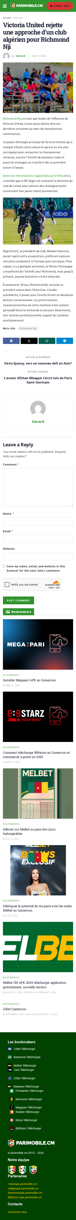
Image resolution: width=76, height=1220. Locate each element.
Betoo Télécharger (26, 1120)
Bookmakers (11, 675)
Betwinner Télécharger (27, 1057)
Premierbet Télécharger (29, 1090)
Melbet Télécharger (25, 1065)
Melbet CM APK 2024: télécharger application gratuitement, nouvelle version (34, 984)
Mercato (18, 17)
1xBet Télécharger (24, 1048)
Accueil (7, 17)
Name (8, 513)
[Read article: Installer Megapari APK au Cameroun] (38, 644)
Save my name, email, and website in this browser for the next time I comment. (36, 568)
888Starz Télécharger (28, 1128)
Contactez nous (17, 1212)
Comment (11, 464)
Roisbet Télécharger (27, 1112)
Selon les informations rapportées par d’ (36, 176)
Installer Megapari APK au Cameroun (29, 680)
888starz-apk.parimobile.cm (25, 1197)
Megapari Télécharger (29, 1107)
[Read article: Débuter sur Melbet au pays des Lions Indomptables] (38, 793)
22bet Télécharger (24, 1078)
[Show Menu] (5, 6)
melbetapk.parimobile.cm (23, 1188)
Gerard (20, 56)
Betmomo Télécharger (29, 1099)
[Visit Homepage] (26, 6)
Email (8, 531)
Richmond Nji (12, 118)
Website (9, 548)
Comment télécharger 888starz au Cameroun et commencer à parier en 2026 (36, 754)
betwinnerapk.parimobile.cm (25, 1192)
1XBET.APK (61, 6)
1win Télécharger (24, 1069)
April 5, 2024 (39, 56)
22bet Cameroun (14, 1009)
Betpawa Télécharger (26, 1086)
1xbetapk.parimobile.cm (22, 1184)
